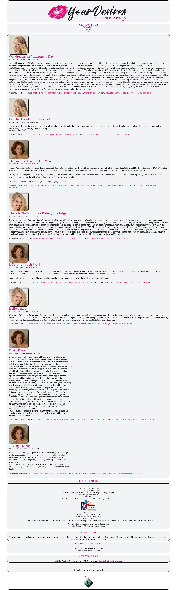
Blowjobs (37, 238)
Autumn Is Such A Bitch (44, 185)
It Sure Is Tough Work (25, 264)
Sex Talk (78, 282)
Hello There (17, 308)
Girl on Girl (61, 473)
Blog (88, 31)
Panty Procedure (20, 350)
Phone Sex (72, 473)
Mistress (69, 282)
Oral (52, 238)
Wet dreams (78, 93)
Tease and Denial (95, 185)
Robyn (114, 238)
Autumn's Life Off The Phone (46, 419)
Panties (85, 419)
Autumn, (130, 185)
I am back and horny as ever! (29, 119)
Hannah (130, 93)
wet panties (89, 93)
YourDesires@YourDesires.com (110, 561)
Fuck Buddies (37, 135)
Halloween (59, 282)
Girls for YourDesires (88, 25)
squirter (52, 93)
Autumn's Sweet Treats (65, 185)
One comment (124, 238)
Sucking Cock (61, 238)
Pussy (36, 324)
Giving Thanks (19, 446)
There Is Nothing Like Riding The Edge (37, 213)
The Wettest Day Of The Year (30, 161)
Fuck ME (47, 135)
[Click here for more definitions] (88, 550)
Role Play (81, 185)
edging (45, 238)
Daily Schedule (88, 27)
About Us (88, 29)
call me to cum (40, 93)
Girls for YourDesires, (116, 93)
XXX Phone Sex (58, 324)
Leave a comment (143, 93)
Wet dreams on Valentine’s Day (31, 56)
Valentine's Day (64, 93)
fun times (56, 135)
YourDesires (71, 324)
